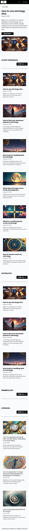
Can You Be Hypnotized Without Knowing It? (14, 510)
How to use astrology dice (13, 12)
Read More (7, 34)
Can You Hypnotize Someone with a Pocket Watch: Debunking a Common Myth (14, 439)
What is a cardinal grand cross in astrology (12, 222)
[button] (19, 2)
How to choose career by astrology (12, 255)
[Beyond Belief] (3, 2)
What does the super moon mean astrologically (13, 189)
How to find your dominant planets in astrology (13, 121)
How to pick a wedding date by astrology (13, 156)
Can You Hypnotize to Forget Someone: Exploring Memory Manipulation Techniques (13, 473)
